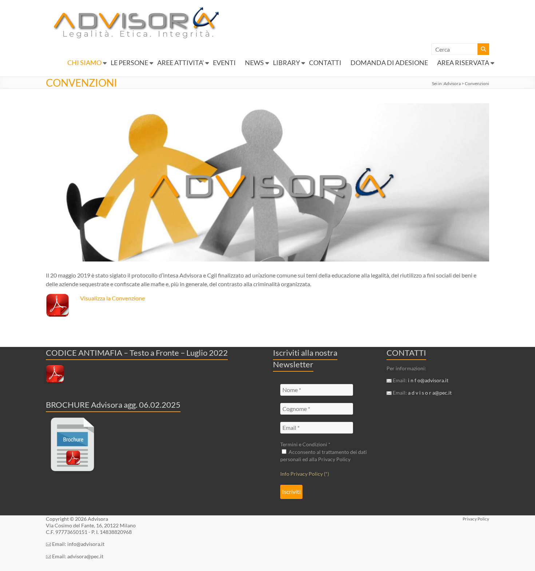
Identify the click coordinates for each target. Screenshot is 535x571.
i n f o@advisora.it (428, 380)
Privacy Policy (476, 519)
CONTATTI (325, 63)
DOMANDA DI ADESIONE (389, 63)
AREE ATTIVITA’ (180, 63)
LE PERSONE (129, 63)
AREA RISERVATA (463, 63)
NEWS (254, 63)
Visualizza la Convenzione (112, 298)
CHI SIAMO (84, 63)
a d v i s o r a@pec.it (430, 393)
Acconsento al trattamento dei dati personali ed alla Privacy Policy (323, 455)
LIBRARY (286, 63)
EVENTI (224, 63)
